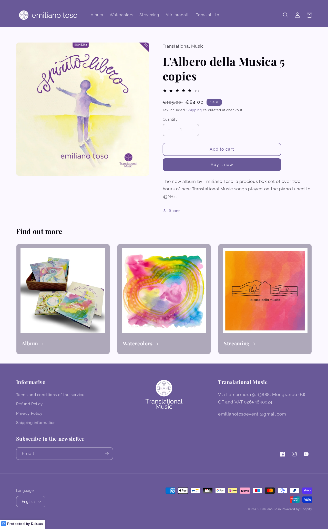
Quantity (170, 119)
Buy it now (222, 164)
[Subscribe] (106, 453)
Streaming (237, 343)
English (28, 502)
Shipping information (36, 422)
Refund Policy (29, 404)
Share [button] (174, 210)
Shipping (194, 110)
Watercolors (138, 343)
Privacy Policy (29, 413)
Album (30, 343)
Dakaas (37, 524)
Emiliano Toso (270, 509)
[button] (286, 15)
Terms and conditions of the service (50, 394)
